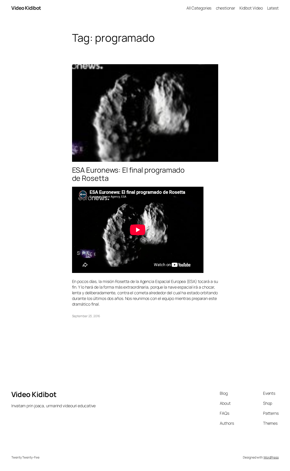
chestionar (225, 8)
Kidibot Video (251, 8)
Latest (273, 8)
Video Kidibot (26, 8)
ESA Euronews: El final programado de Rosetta (128, 174)
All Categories (199, 8)
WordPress (271, 457)
